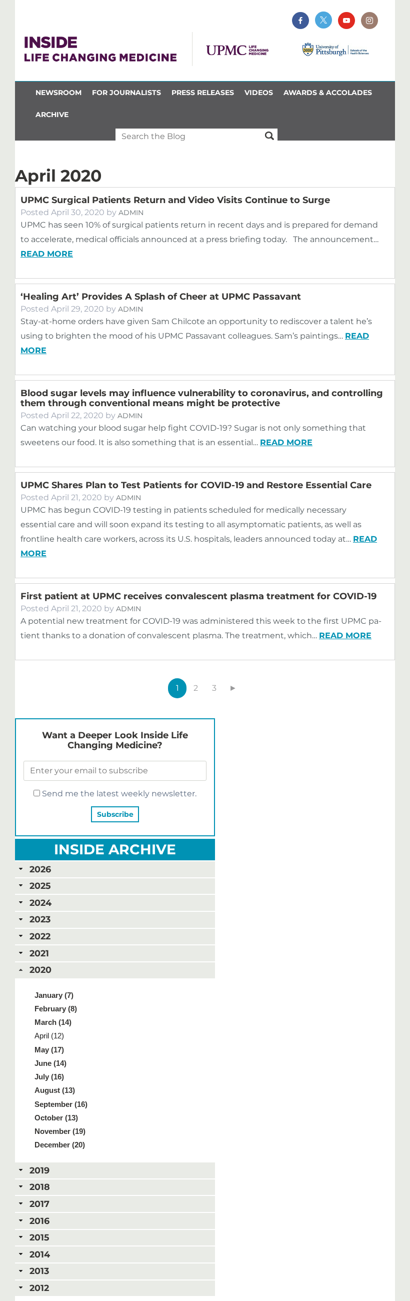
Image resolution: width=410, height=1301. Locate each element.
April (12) (49, 1035)
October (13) (56, 1117)
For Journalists (126, 92)
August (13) (54, 1090)
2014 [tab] (40, 1254)
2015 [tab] (39, 1237)
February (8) (55, 1008)
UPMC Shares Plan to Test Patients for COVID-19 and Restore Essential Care (196, 485)
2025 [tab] (40, 885)
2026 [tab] (40, 869)
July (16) (49, 1076)
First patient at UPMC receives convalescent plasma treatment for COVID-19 (198, 596)
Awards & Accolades (328, 92)
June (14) (50, 1063)
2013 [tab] (39, 1270)
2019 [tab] (40, 1170)
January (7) (54, 995)
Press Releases (203, 92)
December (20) (59, 1144)
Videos (258, 92)
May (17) (49, 1049)
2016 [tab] (40, 1220)
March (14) (53, 1022)
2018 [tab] (40, 1186)
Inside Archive (115, 849)
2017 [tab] (40, 1203)
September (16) (61, 1104)
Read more (46, 254)
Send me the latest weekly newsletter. (118, 793)
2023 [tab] (40, 919)
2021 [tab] (39, 953)
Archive (52, 114)
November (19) (60, 1131)
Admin (131, 212)
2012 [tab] (39, 1287)
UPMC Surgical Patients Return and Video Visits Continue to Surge (175, 200)
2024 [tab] (41, 902)
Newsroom (59, 92)
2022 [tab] (40, 936)
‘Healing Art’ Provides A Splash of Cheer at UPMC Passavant (160, 296)
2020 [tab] (41, 969)
